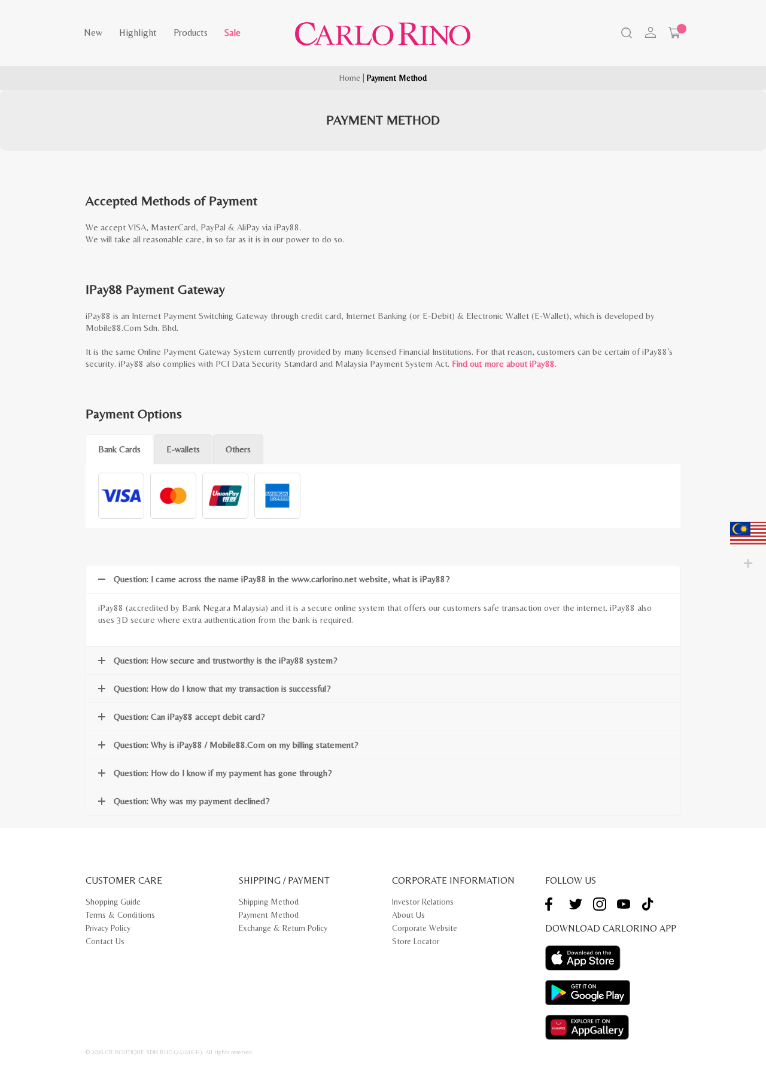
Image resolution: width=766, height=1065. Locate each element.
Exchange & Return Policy (283, 928)
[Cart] (674, 33)
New (93, 32)
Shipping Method (269, 901)
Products (191, 32)
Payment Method (269, 915)
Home (349, 78)
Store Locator (415, 941)
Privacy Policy (108, 928)
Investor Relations (423, 901)
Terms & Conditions (120, 915)
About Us (408, 915)
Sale (232, 32)
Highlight (138, 32)
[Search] (625, 34)
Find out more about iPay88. (504, 363)
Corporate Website (424, 928)
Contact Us (105, 941)
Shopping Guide (113, 901)
